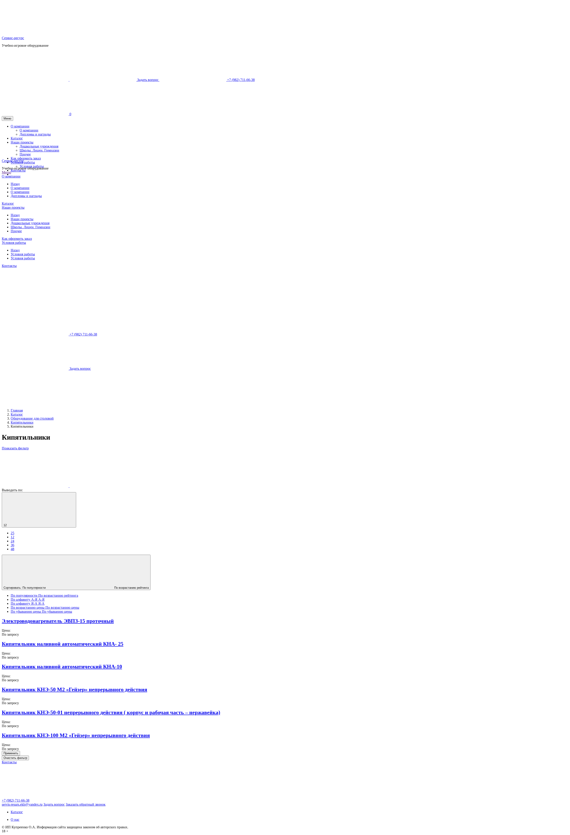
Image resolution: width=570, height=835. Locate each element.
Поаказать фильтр (15, 448)
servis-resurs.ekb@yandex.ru (22, 804)
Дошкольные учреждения (30, 223)
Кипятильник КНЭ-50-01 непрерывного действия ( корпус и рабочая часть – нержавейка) (111, 712)
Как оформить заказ (17, 239)
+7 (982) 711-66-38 (15, 800)
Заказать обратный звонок (86, 804)
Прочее (16, 231)
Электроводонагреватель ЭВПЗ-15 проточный (58, 621)
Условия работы (32, 166)
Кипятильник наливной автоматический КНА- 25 (62, 644)
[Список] (102, 486)
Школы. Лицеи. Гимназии (30, 227)
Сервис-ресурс (13, 38)
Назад (15, 184)
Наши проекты (13, 207)
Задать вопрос (54, 804)
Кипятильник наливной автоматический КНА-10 (62, 666)
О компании (11, 176)
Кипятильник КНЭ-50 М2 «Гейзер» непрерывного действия (74, 689)
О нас (15, 819)
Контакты (18, 170)
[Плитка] (35, 486)
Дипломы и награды (26, 196)
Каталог (8, 203)
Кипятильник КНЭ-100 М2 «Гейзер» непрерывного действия (76, 735)
